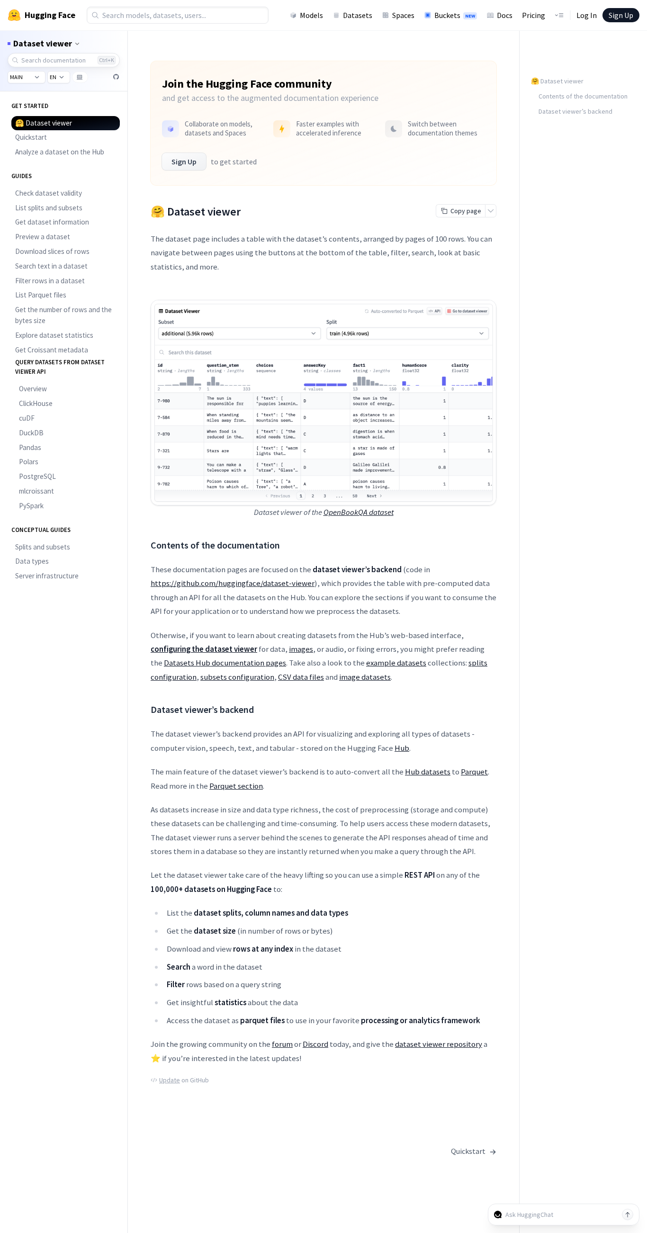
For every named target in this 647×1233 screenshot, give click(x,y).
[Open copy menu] (490, 210)
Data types (32, 561)
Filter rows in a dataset (50, 280)
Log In (586, 15)
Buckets (454, 15)
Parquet (474, 771)
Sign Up (621, 15)
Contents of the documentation (583, 96)
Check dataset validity (48, 193)
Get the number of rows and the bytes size (63, 315)
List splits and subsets (48, 207)
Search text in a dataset (51, 265)
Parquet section (236, 786)
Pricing (533, 15)
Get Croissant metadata (51, 349)
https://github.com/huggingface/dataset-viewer (233, 583)
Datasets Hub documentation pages (225, 662)
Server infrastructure (47, 575)
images (301, 649)
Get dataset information (52, 221)
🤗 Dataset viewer (43, 122)
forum (282, 1044)
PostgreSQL (37, 476)
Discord (315, 1044)
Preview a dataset (42, 236)
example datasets (396, 662)
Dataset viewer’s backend (575, 111)
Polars (28, 461)
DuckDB (31, 432)
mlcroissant (36, 490)
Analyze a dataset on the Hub (59, 151)
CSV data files (301, 677)
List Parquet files (40, 294)
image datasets (365, 677)
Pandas (30, 447)
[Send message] (627, 1214)
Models (311, 15)
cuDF (27, 418)
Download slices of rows (52, 251)
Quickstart (31, 137)
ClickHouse (36, 403)
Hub (402, 748)
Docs (504, 15)
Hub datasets (427, 771)
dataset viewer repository (438, 1044)
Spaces (403, 15)
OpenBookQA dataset (359, 512)
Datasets (357, 15)
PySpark (31, 505)
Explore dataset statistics (54, 335)
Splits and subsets (42, 546)
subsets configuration (237, 677)
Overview (33, 388)
